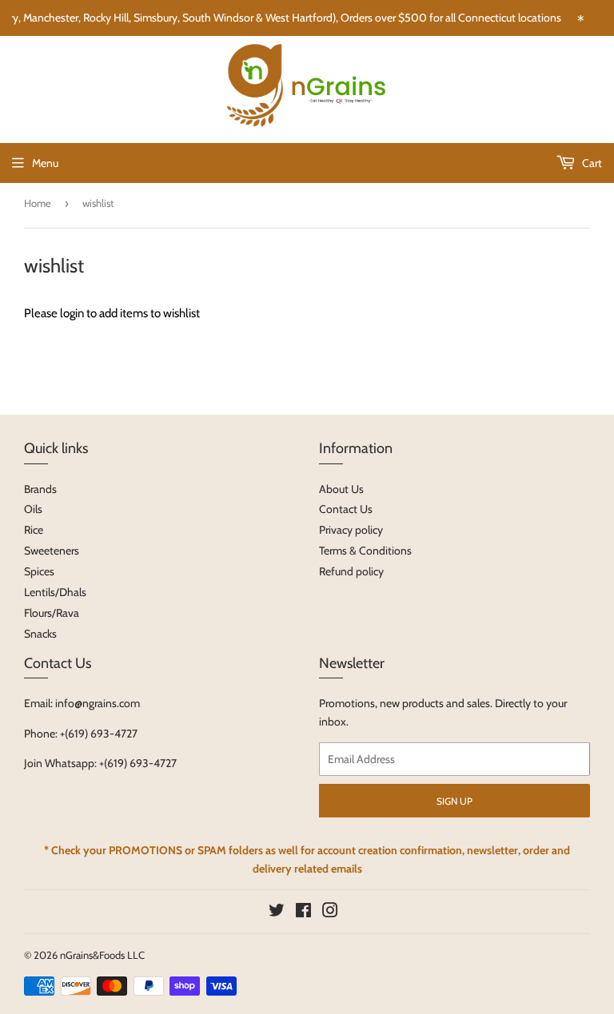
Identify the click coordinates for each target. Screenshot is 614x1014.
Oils (33, 509)
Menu (45, 163)
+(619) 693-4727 (99, 733)
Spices (39, 571)
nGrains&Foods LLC (102, 954)
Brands (40, 489)
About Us (341, 489)
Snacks (40, 633)
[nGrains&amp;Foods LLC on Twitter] (277, 912)
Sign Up (454, 801)
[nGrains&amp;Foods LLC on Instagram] (330, 912)
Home (37, 203)
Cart (591, 163)
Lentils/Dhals (55, 592)
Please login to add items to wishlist (112, 313)
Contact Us (346, 509)
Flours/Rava (51, 613)
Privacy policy (351, 530)
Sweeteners (51, 550)
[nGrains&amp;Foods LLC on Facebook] (303, 912)
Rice (33, 530)
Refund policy (351, 571)
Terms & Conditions (365, 550)
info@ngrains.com (97, 703)
